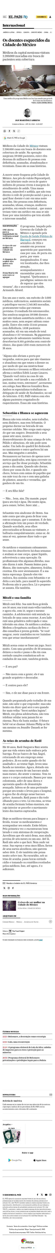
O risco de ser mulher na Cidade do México (9, 249)
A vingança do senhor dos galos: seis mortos (9, 262)
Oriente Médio (36, 32)
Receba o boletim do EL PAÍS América (21, 883)
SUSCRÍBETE (41, 17)
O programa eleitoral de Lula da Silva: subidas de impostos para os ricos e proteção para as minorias (27, 1050)
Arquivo (7, 1125)
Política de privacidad (16, 1229)
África (19, 32)
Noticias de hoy (40, 1232)
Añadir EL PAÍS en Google (16, 138)
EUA (51, 32)
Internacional (14, 25)
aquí (40, 940)
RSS (28, 1232)
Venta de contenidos (21, 1226)
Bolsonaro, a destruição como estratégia (27, 1036)
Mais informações (9, 934)
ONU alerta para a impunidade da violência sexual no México (10, 234)
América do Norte (31, 922)
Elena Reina (22, 908)
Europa (26, 32)
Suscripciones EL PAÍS (37, 1229)
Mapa (27, 1229)
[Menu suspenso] (5, 17)
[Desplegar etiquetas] (50, 921)
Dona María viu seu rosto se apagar (10, 275)
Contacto (10, 1226)
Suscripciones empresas (17, 1232)
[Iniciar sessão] (50, 17)
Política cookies (42, 1226)
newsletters (9, 1095)
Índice (32, 1232)
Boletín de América (12, 1101)
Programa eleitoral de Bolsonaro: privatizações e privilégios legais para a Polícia (24, 1059)
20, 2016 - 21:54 (34, 124)
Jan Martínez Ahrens (27, 120)
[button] (27, 80)
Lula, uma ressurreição (19, 1042)
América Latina (8, 32)
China (46, 32)
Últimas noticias (11, 1032)
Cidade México (8, 922)
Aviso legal (32, 1226)
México (34, 145)
